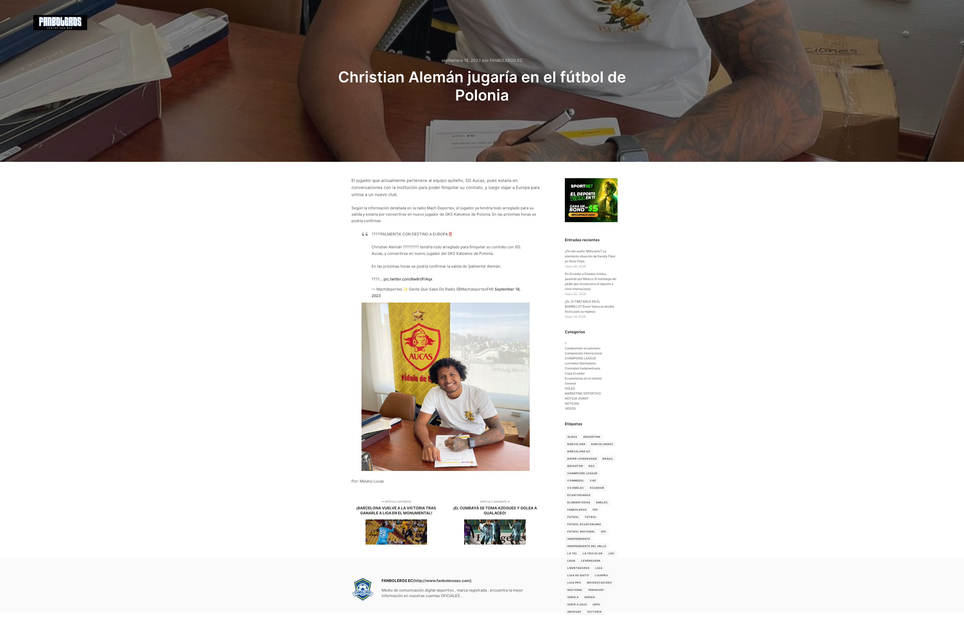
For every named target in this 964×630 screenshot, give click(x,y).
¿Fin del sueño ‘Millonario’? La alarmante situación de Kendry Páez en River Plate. (590, 256)
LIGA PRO (574, 582)
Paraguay (596, 589)
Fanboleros (577, 509)
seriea (589, 597)
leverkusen (590, 560)
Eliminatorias (578, 502)
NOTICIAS (572, 403)
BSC (592, 465)
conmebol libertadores (580, 363)
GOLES (570, 388)
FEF (595, 509)
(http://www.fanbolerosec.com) (442, 580)
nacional (575, 589)
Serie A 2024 (577, 604)
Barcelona (576, 444)
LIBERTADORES (578, 567)
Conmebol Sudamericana (582, 368)
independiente (578, 538)
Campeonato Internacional (583, 353)
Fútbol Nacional (581, 531)
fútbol (591, 516)
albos (572, 436)
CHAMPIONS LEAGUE (580, 358)
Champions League (582, 473)
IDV (603, 531)
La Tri (572, 553)
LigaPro (601, 575)
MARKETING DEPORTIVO (583, 393)
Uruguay (574, 611)
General (570, 383)
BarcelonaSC (602, 444)
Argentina (591, 436)
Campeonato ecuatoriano (582, 348)
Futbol (573, 516)
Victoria (594, 611)
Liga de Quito (578, 575)
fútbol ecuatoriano (584, 524)
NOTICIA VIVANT (577, 398)
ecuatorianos (579, 495)
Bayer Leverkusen (582, 458)
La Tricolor (593, 553)
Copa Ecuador (575, 373)
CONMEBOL (575, 480)
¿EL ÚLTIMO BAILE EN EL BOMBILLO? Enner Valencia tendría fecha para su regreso (589, 306)
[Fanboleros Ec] (60, 22)
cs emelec (575, 487)
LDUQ (571, 560)
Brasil (607, 458)
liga (598, 567)
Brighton (575, 465)
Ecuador (597, 487)
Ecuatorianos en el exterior (583, 378)
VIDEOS (570, 408)
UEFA (596, 604)
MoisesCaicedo (599, 582)
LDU (611, 553)
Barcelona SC (578, 451)
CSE (593, 480)
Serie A (573, 597)
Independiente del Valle (586, 546)
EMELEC (602, 502)
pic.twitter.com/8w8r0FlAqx (408, 279)
